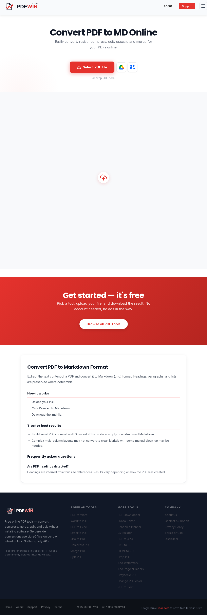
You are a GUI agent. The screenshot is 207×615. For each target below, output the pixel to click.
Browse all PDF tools (103, 324)
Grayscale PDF (127, 575)
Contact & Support (177, 521)
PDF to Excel (79, 527)
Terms (58, 607)
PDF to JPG (125, 539)
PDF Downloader (129, 515)
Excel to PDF (79, 532)
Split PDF (76, 557)
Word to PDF (79, 521)
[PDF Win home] (26, 6)
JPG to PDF (78, 539)
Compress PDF (80, 545)
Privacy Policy (174, 527)
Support (187, 6)
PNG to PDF (125, 545)
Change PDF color (130, 581)
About (168, 6)
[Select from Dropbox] (132, 67)
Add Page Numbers (131, 569)
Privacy (45, 607)
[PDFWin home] (23, 510)
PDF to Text (125, 587)
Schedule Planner (129, 527)
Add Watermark (128, 563)
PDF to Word (79, 515)
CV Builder (125, 532)
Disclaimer (171, 539)
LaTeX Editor (126, 521)
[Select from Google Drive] (121, 67)
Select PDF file (95, 67)
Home (8, 607)
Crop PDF (124, 557)
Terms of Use (174, 532)
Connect (163, 608)
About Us (171, 515)
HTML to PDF (126, 551)
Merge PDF (78, 551)
